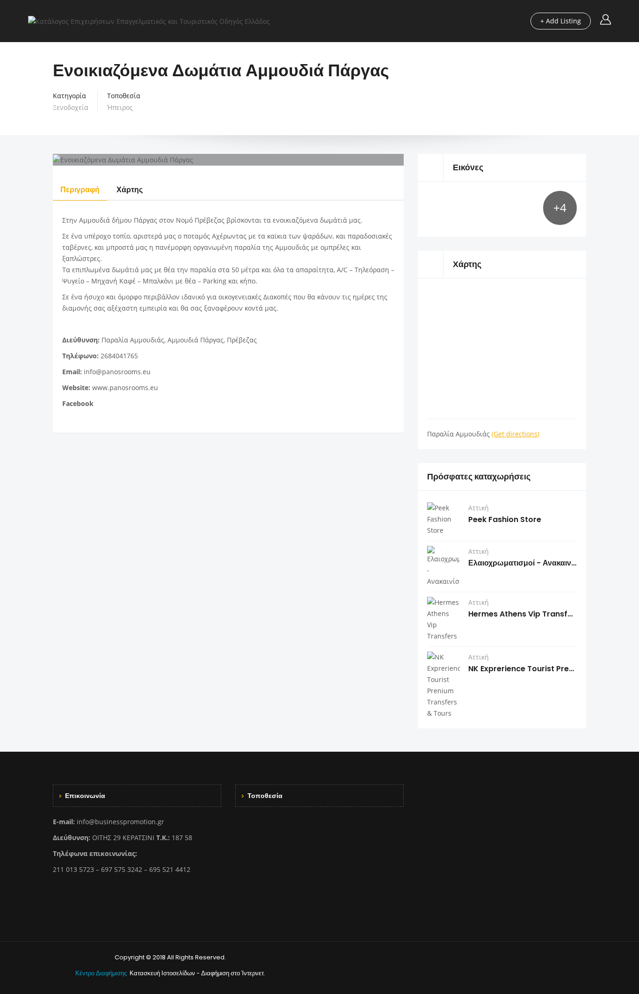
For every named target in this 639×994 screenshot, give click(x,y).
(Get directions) (515, 433)
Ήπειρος (120, 107)
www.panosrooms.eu (125, 387)
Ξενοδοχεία (70, 107)
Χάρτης (129, 189)
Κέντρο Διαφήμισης (101, 973)
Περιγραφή (80, 189)
